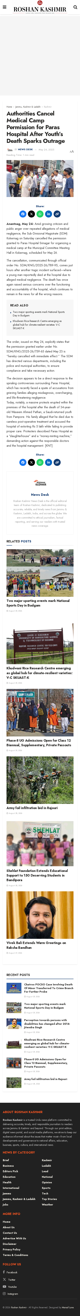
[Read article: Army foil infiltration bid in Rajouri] (40, 780)
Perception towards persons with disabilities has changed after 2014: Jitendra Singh (47, 1023)
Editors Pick (10, 1171)
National (47, 1177)
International (11, 1188)
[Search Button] (75, 7)
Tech (45, 1193)
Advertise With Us (14, 1238)
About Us (9, 1227)
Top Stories (49, 1199)
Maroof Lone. (68, 1307)
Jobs (5, 1204)
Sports (46, 1188)
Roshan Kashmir (19, 1307)
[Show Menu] (4, 7)
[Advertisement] (40, 56)
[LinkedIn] (48, 214)
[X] (31, 214)
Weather (47, 1204)
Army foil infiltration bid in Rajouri (32, 808)
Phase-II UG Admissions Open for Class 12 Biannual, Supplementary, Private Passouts (39, 743)
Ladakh (46, 1166)
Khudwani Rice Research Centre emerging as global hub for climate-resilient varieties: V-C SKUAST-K (37, 324)
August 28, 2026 (15, 813)
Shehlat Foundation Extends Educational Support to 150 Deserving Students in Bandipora (37, 875)
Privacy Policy (11, 1249)
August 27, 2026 (15, 953)
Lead (45, 1171)
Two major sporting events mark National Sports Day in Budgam (39, 313)
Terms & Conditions (15, 1255)
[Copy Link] (57, 214)
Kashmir (48, 106)
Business (8, 1166)
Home (9, 106)
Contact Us (10, 1233)
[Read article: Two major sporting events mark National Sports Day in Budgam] (40, 573)
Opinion (47, 1182)
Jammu (7, 1193)
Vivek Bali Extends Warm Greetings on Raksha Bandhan (36, 945)
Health (7, 1182)
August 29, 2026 (15, 610)
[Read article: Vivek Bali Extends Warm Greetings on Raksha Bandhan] (40, 915)
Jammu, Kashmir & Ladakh (28, 106)
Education (9, 1177)
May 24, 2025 (46, 149)
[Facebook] (22, 214)
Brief (6, 1160)
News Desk (25, 149)
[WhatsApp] (40, 214)
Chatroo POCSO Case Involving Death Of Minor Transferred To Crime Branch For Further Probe (48, 988)
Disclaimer (9, 1244)
